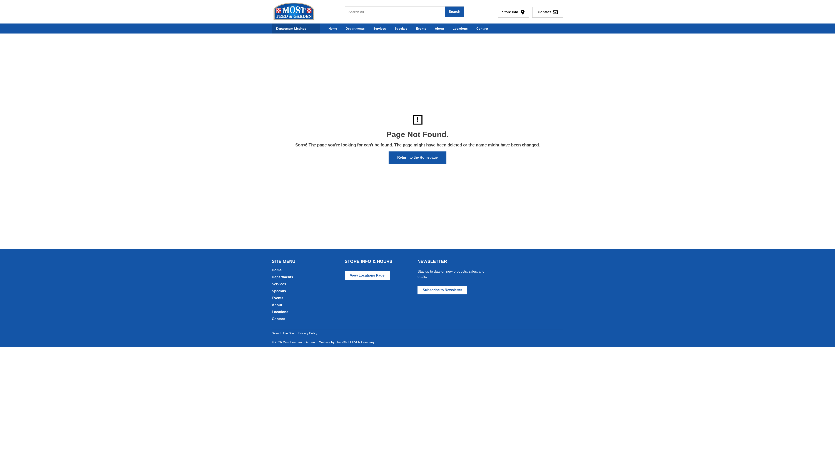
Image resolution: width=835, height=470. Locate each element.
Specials (401, 28)
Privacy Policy (307, 333)
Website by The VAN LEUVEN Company (346, 342)
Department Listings (291, 28)
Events (421, 28)
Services (379, 28)
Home (333, 28)
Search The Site (283, 333)
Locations (460, 28)
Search (454, 11)
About (439, 28)
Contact (482, 28)
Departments (355, 28)
